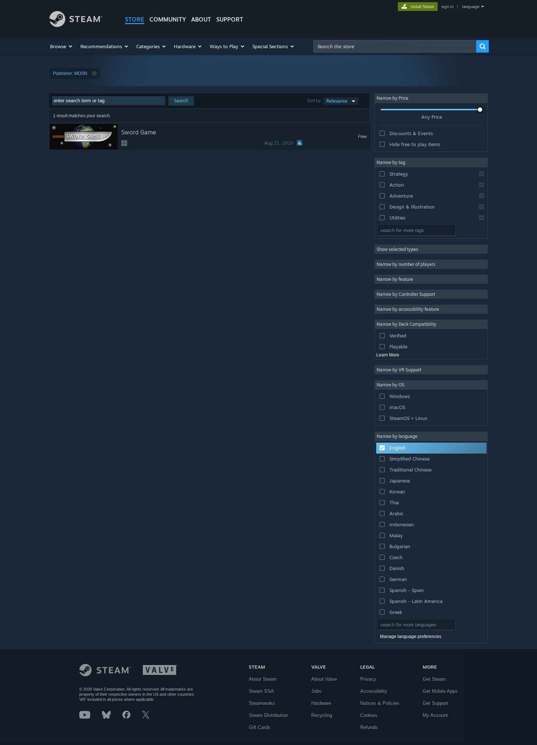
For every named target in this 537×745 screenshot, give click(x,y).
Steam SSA (261, 691)
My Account (435, 715)
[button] (61, 46)
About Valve (324, 679)
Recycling (321, 715)
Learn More (387, 355)
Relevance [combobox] (336, 101)
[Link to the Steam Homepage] (75, 25)
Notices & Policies (379, 703)
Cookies (368, 715)
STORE (134, 19)
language (470, 6)
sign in (447, 6)
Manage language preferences (410, 636)
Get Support (435, 703)
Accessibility (373, 691)
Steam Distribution (268, 715)
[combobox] (394, 46)
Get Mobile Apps (440, 691)
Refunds (369, 727)
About (201, 19)
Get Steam (434, 679)
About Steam (263, 679)
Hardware (321, 703)
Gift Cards (259, 727)
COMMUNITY (167, 19)
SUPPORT (229, 19)
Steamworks (262, 703)
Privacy (368, 679)
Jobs (316, 691)
